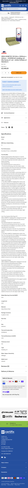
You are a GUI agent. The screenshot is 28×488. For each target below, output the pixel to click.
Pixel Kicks (12, 481)
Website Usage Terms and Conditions (18, 483)
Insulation (6, 17)
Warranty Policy (10, 484)
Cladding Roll (11, 17)
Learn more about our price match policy (12, 89)
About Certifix (5, 1)
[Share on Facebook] (9, 127)
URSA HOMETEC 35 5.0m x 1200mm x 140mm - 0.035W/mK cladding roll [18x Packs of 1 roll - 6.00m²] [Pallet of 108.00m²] (13, 20)
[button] (23, 5)
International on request (15, 13)
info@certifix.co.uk (8, 448)
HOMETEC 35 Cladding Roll (6, 18)
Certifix (5, 481)
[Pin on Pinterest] (12, 127)
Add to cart (18, 72)
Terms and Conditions (5, 483)
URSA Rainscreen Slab (19, 17)
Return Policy (3, 484)
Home (2, 17)
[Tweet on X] (6, 127)
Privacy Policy (17, 484)
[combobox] (14, 8)
